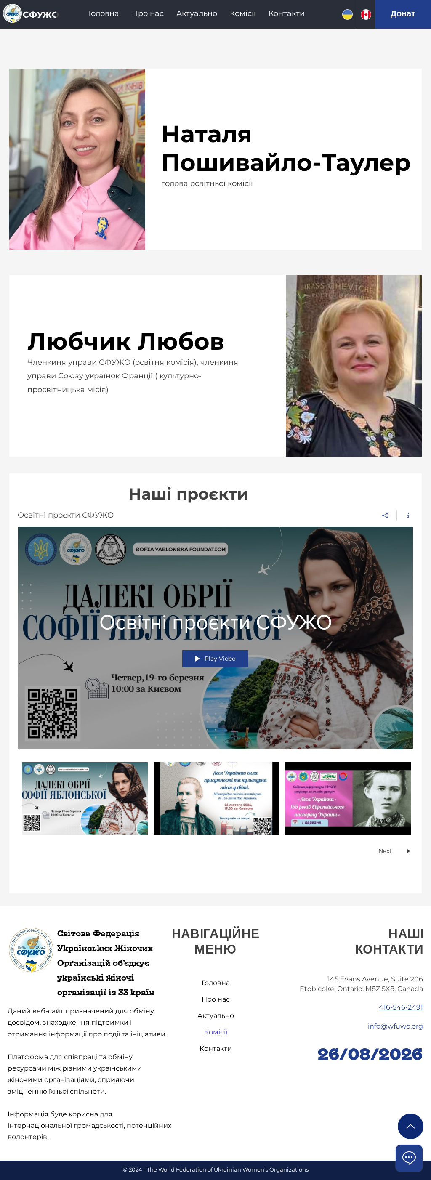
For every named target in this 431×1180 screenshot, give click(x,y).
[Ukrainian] (347, 14)
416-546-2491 (401, 1007)
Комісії (215, 1032)
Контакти (216, 1048)
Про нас (216, 999)
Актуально (215, 1016)
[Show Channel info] (405, 515)
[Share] (385, 515)
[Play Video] (85, 798)
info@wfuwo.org (395, 1026)
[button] (147, 13)
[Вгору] (410, 1126)
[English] (366, 14)
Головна (216, 983)
